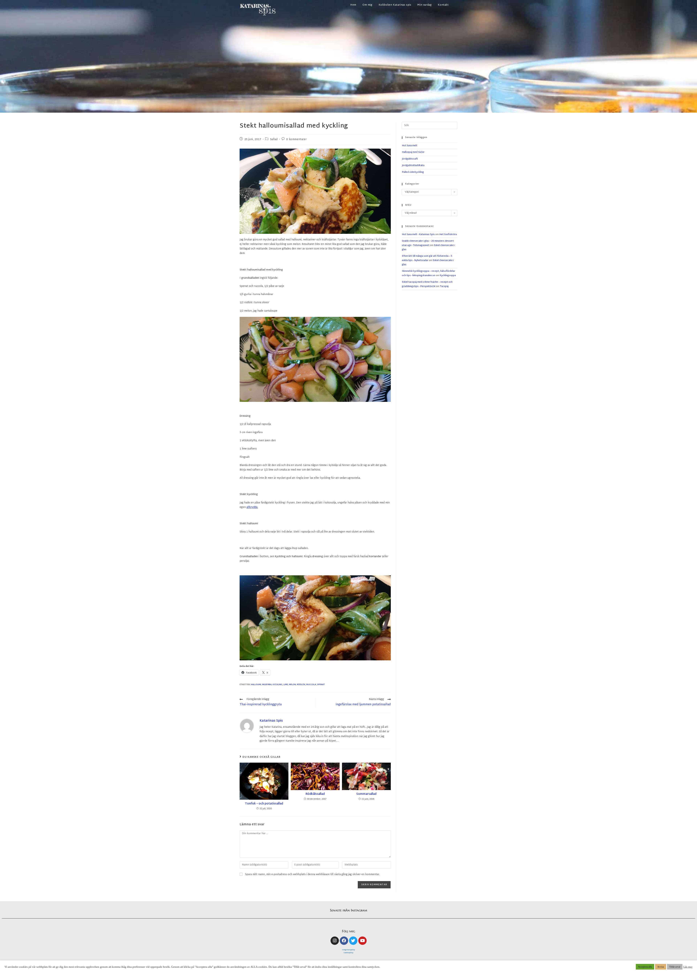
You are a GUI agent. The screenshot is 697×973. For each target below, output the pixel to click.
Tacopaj (444, 286)
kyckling (277, 684)
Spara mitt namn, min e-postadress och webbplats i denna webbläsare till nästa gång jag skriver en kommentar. (312, 874)
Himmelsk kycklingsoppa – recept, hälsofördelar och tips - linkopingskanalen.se (428, 273)
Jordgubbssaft (410, 159)
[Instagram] (335, 940)
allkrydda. (252, 507)
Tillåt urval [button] (674, 966)
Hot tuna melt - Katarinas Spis (418, 234)
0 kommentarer (296, 139)
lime (286, 684)
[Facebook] (344, 940)
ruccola (311, 684)
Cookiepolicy (348, 952)
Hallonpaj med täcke (413, 152)
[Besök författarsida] (247, 726)
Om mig (367, 5)
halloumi (256, 684)
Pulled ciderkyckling (413, 172)
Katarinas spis (271, 721)
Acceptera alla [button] (645, 966)
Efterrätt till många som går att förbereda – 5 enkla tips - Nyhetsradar (427, 258)
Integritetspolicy (348, 949)
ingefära (267, 684)
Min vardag (424, 5)
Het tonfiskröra (448, 234)
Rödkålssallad (315, 794)
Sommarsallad (366, 794)
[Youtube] (362, 940)
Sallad (274, 139)
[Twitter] (353, 940)
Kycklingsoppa (448, 275)
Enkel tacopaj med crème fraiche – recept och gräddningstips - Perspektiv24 (427, 284)
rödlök (301, 684)
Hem (353, 5)
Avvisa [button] (660, 966)
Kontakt (443, 5)
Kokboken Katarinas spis (395, 5)
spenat (321, 684)
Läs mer (687, 966)
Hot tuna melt (409, 146)
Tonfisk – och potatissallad (264, 804)
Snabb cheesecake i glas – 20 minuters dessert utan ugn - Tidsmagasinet (428, 243)
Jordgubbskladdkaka (413, 165)
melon (292, 684)
